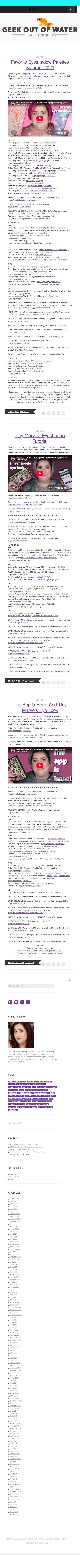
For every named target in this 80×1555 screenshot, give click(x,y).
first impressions (41, 1090)
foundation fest (25, 1093)
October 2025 (14, 1224)
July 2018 (12, 1441)
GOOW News (14, 1176)
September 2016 (15, 1497)
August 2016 (14, 1499)
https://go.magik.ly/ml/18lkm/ (45, 160)
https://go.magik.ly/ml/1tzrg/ (46, 150)
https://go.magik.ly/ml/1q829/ (58, 596)
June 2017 (13, 1474)
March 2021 (13, 1360)
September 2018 (15, 1436)
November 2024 (15, 1252)
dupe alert (26, 1087)
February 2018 (14, 1454)
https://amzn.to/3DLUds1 (34, 363)
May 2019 (13, 1416)
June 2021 (13, 1353)
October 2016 (14, 1494)
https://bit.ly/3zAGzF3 (43, 255)
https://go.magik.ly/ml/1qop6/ (50, 846)
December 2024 (15, 1249)
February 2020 (14, 1393)
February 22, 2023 (16, 681)
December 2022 (15, 1307)
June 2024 (13, 1264)
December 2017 (15, 1459)
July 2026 (12, 1201)
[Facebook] (30, 8)
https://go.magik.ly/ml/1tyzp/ (19, 274)
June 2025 (13, 1234)
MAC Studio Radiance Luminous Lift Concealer (26, 1147)
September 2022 (15, 1315)
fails (21, 1090)
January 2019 (14, 1426)
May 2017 (13, 1476)
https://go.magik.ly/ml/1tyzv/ (20, 293)
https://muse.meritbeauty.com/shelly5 (54, 250)
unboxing (21, 1107)
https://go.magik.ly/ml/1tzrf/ (42, 148)
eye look (52, 1087)
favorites (29, 1090)
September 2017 (15, 1466)
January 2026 (14, 1216)
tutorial (12, 1107)
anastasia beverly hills (17, 1081)
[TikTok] (40, 8)
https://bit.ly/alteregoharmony (40, 186)
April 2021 (13, 1358)
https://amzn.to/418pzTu (17, 574)
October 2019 (14, 1403)
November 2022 (15, 1310)
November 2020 (15, 1370)
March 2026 (13, 1211)
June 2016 (13, 1504)
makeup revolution (15, 1098)
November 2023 (15, 1279)
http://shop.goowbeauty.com (19, 238)
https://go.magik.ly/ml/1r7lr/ (38, 577)
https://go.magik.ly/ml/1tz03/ (41, 266)
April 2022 (13, 1327)
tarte (29, 1104)
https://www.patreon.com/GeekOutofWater (25, 88)
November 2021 (15, 1340)
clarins (11, 1084)
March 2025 (13, 1241)
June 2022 (13, 1322)
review (28, 1101)
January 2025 (14, 1246)
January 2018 (14, 1456)
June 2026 (13, 1204)
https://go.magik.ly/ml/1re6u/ (47, 188)
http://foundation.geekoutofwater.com (23, 200)
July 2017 (12, 1471)
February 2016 (14, 1514)
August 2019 (14, 1408)
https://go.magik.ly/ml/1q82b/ (56, 594)
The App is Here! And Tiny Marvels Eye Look (40, 707)
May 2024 (13, 1267)
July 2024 (12, 1262)
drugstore (41, 1084)
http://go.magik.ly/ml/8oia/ (52, 586)
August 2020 (14, 1378)
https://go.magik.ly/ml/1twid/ (44, 143)
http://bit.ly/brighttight (24, 350)
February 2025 (14, 1244)
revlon (35, 1101)
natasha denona (41, 1098)
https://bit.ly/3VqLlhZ (56, 567)
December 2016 (15, 1489)
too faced (36, 1104)
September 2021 (15, 1345)
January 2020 (14, 1396)
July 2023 (12, 1289)
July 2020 (12, 1380)
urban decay (32, 1107)
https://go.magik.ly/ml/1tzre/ (44, 145)
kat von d (29, 1096)
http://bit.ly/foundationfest (18, 541)
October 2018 (14, 1433)
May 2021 (13, 1355)
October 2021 (14, 1342)
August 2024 (14, 1259)
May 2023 (13, 1294)
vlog (40, 1107)
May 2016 (13, 1507)
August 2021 (14, 1348)
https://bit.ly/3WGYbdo (49, 252)
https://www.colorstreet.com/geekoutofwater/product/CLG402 (33, 616)
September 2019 (15, 1406)
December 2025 (15, 1219)
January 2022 (14, 1335)
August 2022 (14, 1317)
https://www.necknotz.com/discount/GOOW (31, 314)
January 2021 (14, 1365)
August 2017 (14, 1469)
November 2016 (15, 1491)
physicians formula (16, 1101)
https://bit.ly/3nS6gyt (34, 181)
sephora (12, 1104)
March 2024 (13, 1272)
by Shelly (24, 411)
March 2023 (13, 1300)
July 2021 (12, 1350)
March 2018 (13, 1451)
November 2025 (15, 1221)
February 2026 (14, 1214)
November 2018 (15, 1431)
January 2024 (14, 1277)
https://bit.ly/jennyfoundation (19, 207)
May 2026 (13, 1206)
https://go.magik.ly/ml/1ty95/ (54, 170)
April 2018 (13, 1449)
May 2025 (13, 1236)
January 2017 (14, 1486)
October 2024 (14, 1254)
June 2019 (13, 1413)
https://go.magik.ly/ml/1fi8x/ (44, 851)
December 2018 (15, 1428)
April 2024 (13, 1269)
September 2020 (15, 1375)
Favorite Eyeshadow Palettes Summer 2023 (40, 64)
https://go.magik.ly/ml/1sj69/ (48, 282)
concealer (20, 1084)
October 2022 (14, 1312)
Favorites (12, 1174)
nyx (51, 1098)
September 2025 (15, 1226)
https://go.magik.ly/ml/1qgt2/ (19, 856)
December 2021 (15, 1337)
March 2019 (13, 1421)
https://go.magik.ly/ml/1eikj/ (30, 606)
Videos (40, 57)
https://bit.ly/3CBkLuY (16, 332)
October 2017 (14, 1464)
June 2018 (13, 1444)
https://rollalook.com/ (16, 94)
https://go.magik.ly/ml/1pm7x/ (52, 859)
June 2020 (13, 1383)
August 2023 (14, 1287)
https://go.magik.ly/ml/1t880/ (43, 175)
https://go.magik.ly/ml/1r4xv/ (58, 168)
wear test (48, 1107)
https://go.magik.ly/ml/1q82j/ (43, 604)
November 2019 (15, 1401)
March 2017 (13, 1481)
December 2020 (15, 1368)
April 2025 (13, 1239)
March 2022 (13, 1330)
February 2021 (14, 1363)
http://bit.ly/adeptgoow (17, 667)
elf (34, 1087)
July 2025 (12, 1231)
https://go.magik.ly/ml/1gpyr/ (42, 165)
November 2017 (15, 1461)
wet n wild (12, 1110)
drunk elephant (14, 1087)
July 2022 (12, 1320)
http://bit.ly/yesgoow (55, 336)
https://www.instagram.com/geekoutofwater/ (44, 953)
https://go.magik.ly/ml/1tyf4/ (19, 298)
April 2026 (13, 1209)
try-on (45, 1104)
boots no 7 (31, 1081)
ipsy (10, 1096)
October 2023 (14, 1282)
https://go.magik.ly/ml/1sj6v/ (45, 173)
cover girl (30, 1084)
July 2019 (12, 1411)
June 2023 (13, 1292)
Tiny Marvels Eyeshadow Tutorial (40, 438)
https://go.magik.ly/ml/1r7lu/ (52, 579)
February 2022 (14, 1332)
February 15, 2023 (16, 962)
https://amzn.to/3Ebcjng (52, 892)
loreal (46, 1096)
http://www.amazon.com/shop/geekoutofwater (48, 354)
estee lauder (42, 1087)
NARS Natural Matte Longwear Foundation (24, 1144)
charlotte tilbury (44, 1081)
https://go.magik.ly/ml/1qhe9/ (52, 844)
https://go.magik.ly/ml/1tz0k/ (47, 284)
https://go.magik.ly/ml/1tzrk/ (60, 153)
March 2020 (13, 1390)
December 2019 (15, 1398)
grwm (52, 1093)
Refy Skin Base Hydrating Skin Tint (21, 1149)
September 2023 (15, 1284)
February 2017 (14, 1484)
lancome (38, 1096)
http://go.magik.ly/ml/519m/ (33, 371)
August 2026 (14, 1199)
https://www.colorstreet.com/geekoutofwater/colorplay (30, 243)
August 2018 (14, 1438)
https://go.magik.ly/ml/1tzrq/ (19, 163)
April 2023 (13, 1297)
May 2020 (13, 1385)
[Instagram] (37, 8)
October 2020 (14, 1373)
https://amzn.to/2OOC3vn (33, 366)
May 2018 (13, 1446)
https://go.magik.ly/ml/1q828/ (19, 279)
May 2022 (13, 1325)
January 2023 (14, 1305)
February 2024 (14, 1274)
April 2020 (13, 1388)
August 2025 (14, 1229)
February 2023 (14, 1302)
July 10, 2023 (13, 411)
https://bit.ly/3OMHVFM (49, 257)
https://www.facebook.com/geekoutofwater (44, 950)
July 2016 (12, 1502)
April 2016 (13, 1509)
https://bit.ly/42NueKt (38, 183)
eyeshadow (13, 1090)
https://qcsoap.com (23, 321)
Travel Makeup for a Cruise (19, 1154)
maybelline (29, 1098)
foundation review (40, 1093)
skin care (21, 1104)
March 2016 (13, 1512)
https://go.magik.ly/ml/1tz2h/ (55, 260)
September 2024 (15, 1257)
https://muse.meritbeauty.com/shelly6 (54, 569)
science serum (45, 1101)
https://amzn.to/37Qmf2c (32, 368)
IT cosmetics (19, 1096)
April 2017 (13, 1479)
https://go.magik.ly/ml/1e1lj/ (19, 851)
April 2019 (13, 1418)
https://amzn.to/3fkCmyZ (41, 361)
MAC (53, 1096)
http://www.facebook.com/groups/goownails (26, 235)
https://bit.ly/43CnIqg (37, 193)
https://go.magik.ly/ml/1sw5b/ (42, 191)
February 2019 (14, 1423)
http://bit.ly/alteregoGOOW (18, 343)
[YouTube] (33, 8)
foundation (13, 1093)
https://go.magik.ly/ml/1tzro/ (57, 158)
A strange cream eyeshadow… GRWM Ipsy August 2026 (29, 1152)
